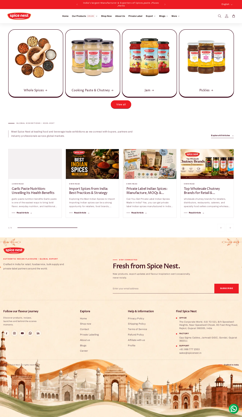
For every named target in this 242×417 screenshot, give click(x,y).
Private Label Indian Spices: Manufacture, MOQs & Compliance (147, 191)
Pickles (204, 90)
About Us (120, 16)
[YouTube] (22, 333)
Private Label (135, 16)
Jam (147, 90)
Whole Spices (34, 90)
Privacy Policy (136, 318)
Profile (131, 345)
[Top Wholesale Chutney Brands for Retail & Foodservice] (207, 164)
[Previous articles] (221, 227)
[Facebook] (6, 333)
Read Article (24, 213)
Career (84, 350)
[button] (220, 16)
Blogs (83, 345)
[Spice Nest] (14, 250)
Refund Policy (136, 334)
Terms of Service (137, 329)
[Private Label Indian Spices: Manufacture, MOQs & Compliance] (149, 164)
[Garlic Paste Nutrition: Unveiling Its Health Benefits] (35, 164)
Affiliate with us (136, 340)
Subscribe (226, 288)
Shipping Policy (137, 323)
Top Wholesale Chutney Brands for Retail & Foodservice (202, 191)
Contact (84, 329)
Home (65, 16)
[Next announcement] (165, 4)
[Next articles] (230, 227)
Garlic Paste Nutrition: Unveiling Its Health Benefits (33, 191)
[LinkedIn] (38, 333)
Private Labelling (89, 334)
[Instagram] (14, 333)
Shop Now (106, 16)
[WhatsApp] (30, 333)
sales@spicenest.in (190, 353)
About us (85, 340)
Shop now (85, 323)
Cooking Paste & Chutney (90, 90)
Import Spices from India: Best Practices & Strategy (88, 191)
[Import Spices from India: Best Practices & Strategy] (92, 164)
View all (121, 104)
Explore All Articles (222, 135)
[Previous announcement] (77, 4)
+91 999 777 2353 (189, 349)
